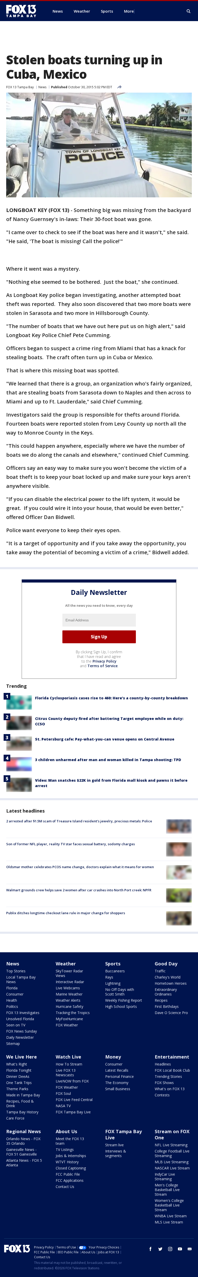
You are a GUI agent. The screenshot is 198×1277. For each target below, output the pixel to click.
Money (113, 1057)
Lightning (112, 983)
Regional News (23, 1131)
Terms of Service (102, 665)
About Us (66, 1131)
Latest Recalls (116, 1070)
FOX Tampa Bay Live (73, 1111)
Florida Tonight (18, 1070)
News (42, 87)
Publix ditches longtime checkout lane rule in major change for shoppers (65, 913)
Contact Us (65, 1186)
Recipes (161, 1000)
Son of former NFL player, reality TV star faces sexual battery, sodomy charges (70, 844)
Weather (66, 964)
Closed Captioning (71, 1168)
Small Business (117, 1088)
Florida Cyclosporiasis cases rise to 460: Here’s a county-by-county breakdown (111, 697)
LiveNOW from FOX (72, 1081)
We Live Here (21, 1057)
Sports (112, 964)
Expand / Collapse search (189, 11)
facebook (150, 1249)
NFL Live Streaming (171, 1144)
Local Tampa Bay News (21, 979)
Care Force (15, 1118)
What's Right (16, 1064)
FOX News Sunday (21, 1031)
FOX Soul (63, 1093)
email (190, 1249)
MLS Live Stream (169, 1222)
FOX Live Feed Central (74, 1099)
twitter (160, 1249)
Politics (12, 1006)
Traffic (160, 970)
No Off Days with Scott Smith (119, 992)
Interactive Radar (70, 981)
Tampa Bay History (22, 1111)
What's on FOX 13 (170, 1088)
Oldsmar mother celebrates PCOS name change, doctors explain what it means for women (80, 867)
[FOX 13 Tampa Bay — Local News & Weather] (23, 11)
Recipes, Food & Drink (20, 1103)
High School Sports (121, 1006)
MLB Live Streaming (171, 1161)
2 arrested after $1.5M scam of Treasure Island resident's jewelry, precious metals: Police (79, 821)
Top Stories (16, 970)
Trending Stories (168, 1076)
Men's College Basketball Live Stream (167, 1190)
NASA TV (63, 1105)
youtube (180, 1249)
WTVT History (67, 1161)
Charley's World (167, 977)
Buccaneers (115, 970)
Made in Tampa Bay (23, 1095)
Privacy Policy (105, 661)
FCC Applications (70, 1180)
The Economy (116, 1082)
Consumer (14, 994)
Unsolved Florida (20, 1018)
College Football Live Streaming (172, 1153)
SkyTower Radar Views (69, 973)
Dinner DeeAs (17, 1076)
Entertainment (172, 1057)
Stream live (114, 1144)
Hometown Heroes (171, 983)
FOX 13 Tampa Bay (20, 87)
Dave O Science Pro (171, 1012)
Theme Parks (17, 1088)
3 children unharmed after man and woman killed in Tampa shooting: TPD (108, 759)
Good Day (166, 964)
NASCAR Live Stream (172, 1168)
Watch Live (68, 1057)
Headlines (163, 1064)
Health (11, 1000)
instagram (170, 1249)
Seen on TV (15, 1025)
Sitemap (13, 1043)
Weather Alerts (68, 1000)
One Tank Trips (19, 1082)
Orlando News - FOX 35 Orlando (23, 1141)
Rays (109, 977)
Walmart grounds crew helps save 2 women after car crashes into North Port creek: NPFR (78, 890)
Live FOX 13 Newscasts (66, 1072)
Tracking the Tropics (73, 1012)
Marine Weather (69, 994)
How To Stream (69, 1064)
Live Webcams (68, 987)
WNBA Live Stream (171, 1215)
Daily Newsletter (20, 1037)
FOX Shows (164, 1082)
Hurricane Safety (69, 1006)
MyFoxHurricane (69, 1018)
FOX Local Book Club (172, 1070)
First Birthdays (167, 1006)
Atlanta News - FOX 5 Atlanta (24, 1162)
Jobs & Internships (71, 1155)
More (129, 11)
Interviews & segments (115, 1153)
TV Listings (65, 1149)
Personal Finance (119, 1076)
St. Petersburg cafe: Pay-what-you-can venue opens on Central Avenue (104, 739)
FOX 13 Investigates (22, 1012)
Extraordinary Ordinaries (166, 992)
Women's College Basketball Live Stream (169, 1205)
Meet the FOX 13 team (70, 1141)
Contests (162, 1095)
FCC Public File (68, 1174)
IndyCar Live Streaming (165, 1176)
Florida (12, 987)
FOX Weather (67, 1025)
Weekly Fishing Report (123, 1000)
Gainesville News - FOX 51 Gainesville (21, 1152)
